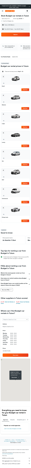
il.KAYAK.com (7, 439)
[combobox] (6, 18)
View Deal (25, 89)
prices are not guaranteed (7, 453)
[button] (29, 6)
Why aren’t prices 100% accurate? (11, 463)
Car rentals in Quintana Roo (9, 441)
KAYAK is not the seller (8, 458)
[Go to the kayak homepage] (10, 11)
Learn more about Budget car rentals (12, 428)
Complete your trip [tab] (22, 419)
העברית (24, 5)
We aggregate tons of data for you (11, 461)
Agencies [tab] (5, 419)
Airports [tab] (12, 419)
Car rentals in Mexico (20, 439)
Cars (13, 439)
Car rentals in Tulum (21, 441)
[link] (15, 355)
